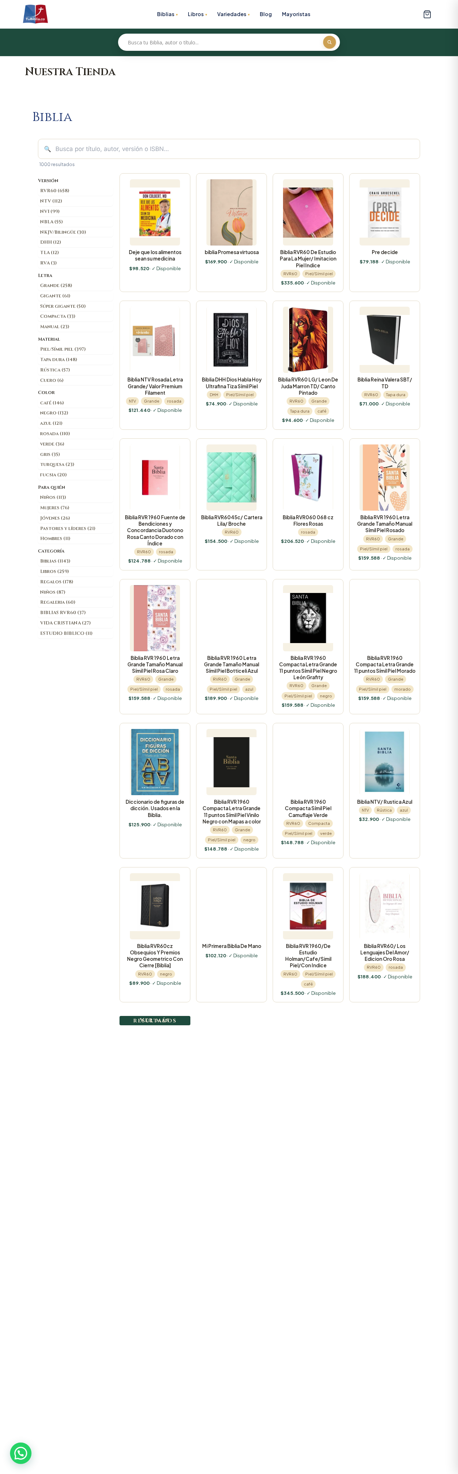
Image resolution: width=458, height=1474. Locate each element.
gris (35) (50, 454)
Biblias (165, 14)
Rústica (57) (55, 370)
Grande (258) (56, 285)
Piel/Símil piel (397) (63, 349)
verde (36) (52, 444)
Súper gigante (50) (63, 306)
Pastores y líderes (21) (68, 528)
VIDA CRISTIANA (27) (65, 623)
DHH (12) (50, 242)
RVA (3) (48, 263)
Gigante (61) (55, 296)
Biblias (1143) (55, 561)
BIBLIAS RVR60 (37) (63, 612)
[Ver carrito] (427, 14)
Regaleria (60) (57, 602)
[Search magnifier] (329, 42)
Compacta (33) (57, 316)
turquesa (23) (57, 464)
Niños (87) (52, 592)
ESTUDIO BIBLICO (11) (66, 633)
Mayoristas (296, 14)
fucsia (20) (53, 475)
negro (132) (54, 413)
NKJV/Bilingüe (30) (63, 232)
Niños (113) (53, 497)
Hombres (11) (55, 538)
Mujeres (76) (54, 508)
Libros (196, 14)
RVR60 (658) (54, 191)
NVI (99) (50, 211)
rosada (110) (55, 433)
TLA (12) (49, 252)
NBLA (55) (51, 222)
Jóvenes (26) (55, 518)
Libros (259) (54, 571)
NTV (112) (51, 201)
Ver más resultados (155, 1020)
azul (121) (51, 423)
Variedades (231, 14)
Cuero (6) (52, 380)
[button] (20, 1453)
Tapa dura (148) (58, 359)
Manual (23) (54, 326)
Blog (266, 14)
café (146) (52, 403)
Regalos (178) (56, 582)
